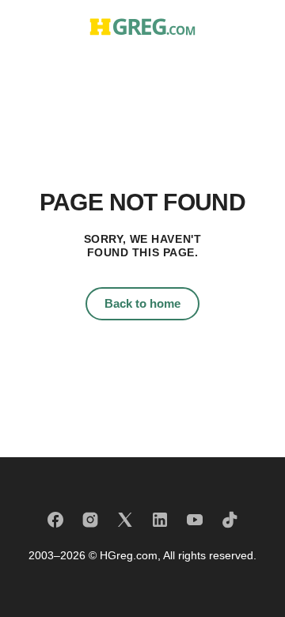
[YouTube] (194, 519)
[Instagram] (90, 519)
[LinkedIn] (159, 519)
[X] (125, 519)
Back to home (142, 303)
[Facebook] (55, 519)
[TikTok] (229, 519)
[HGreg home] (142, 26)
